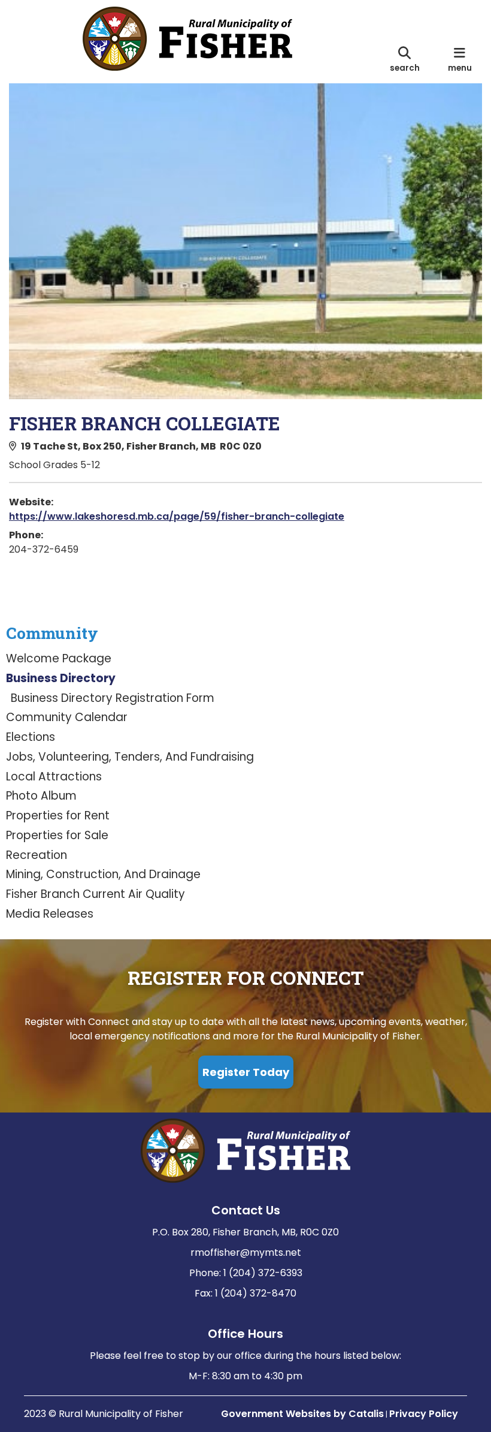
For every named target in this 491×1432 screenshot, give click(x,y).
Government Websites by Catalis (302, 1414)
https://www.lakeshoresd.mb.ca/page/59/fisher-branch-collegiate (176, 516)
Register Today (245, 1072)
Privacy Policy (423, 1414)
